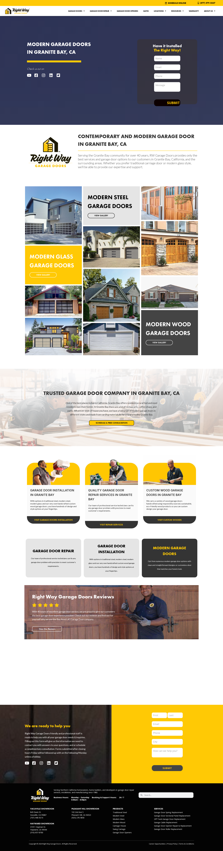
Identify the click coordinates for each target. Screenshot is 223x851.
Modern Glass (119, 819)
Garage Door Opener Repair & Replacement (173, 826)
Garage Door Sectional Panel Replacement (172, 816)
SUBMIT (167, 768)
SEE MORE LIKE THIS (45, 223)
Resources (176, 11)
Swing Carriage (119, 829)
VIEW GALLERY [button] (43, 274)
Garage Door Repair (99, 11)
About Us (208, 11)
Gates (146, 11)
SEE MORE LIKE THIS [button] (45, 309)
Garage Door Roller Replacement (168, 829)
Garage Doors (75, 11)
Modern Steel (118, 816)
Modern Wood (119, 822)
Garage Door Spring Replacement (168, 812)
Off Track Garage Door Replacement (169, 819)
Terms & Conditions (186, 844)
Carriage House (119, 826)
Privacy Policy (172, 844)
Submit (173, 102)
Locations (159, 11)
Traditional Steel (120, 812)
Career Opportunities (157, 844)
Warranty (194, 11)
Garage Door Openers (127, 11)
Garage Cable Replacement (165, 822)
